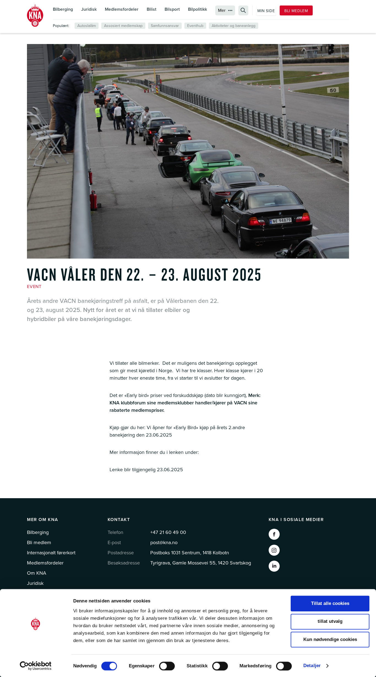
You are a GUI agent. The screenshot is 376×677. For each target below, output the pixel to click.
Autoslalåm (86, 25)
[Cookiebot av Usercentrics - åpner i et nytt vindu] (36, 665)
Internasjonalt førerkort (51, 553)
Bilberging (63, 9)
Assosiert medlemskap (123, 25)
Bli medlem (296, 11)
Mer (221, 10)
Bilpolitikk (197, 9)
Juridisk (89, 9)
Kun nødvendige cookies (330, 639)
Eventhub (195, 25)
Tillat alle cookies (330, 603)
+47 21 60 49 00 (168, 532)
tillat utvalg (330, 621)
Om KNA (36, 573)
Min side (266, 11)
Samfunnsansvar (165, 25)
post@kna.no (164, 542)
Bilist (151, 9)
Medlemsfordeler (121, 9)
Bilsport (172, 9)
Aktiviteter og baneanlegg (233, 25)
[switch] (167, 666)
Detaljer (312, 665)
